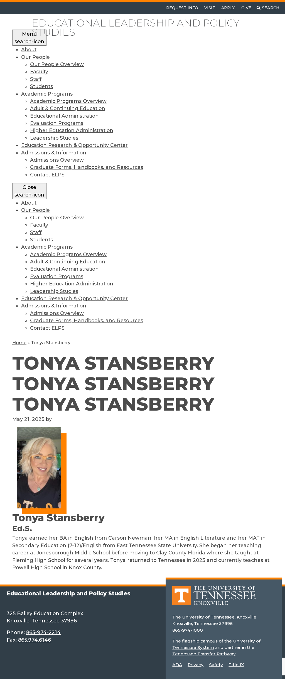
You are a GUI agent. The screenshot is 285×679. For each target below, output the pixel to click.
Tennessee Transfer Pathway (203, 653)
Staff (35, 79)
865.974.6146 (34, 640)
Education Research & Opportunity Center (74, 145)
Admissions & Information (53, 153)
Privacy (195, 664)
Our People (35, 57)
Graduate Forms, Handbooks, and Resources (86, 167)
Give (246, 7)
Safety (216, 664)
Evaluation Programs (56, 123)
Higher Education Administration (71, 130)
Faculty (39, 71)
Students (41, 86)
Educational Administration (64, 116)
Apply (228, 7)
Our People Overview (57, 64)
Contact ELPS (47, 175)
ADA (177, 664)
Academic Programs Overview (68, 101)
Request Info (182, 7)
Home (19, 342)
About (28, 49)
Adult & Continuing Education (67, 108)
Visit (209, 7)
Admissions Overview (57, 160)
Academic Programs (47, 94)
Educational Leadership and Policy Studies (135, 27)
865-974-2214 (43, 632)
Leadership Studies (54, 138)
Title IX (236, 664)
